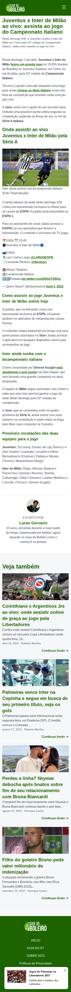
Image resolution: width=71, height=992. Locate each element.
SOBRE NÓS (36, 955)
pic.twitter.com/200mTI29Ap (41, 278)
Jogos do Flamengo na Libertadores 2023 (42, 973)
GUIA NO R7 (35, 948)
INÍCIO (35, 940)
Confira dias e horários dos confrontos (43, 982)
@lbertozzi (39, 262)
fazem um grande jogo (27, 64)
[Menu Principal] (64, 8)
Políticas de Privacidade (35, 963)
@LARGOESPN (42, 257)
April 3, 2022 (54, 286)
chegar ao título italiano (34, 90)
